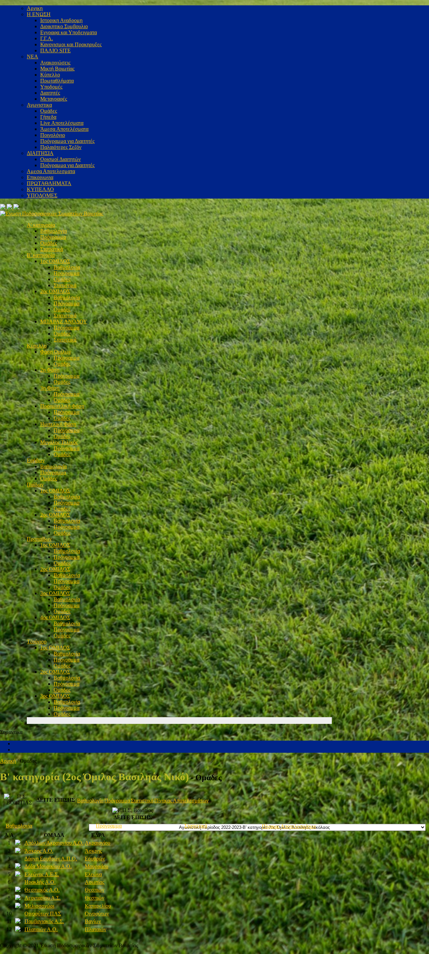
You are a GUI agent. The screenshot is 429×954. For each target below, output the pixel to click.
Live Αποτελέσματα (61, 123)
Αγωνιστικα (39, 105)
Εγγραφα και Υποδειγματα (68, 32)
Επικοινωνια (40, 177)
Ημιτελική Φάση (58, 424)
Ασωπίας (94, 882)
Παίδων (35, 484)
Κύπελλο (50, 74)
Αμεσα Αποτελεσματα (51, 171)
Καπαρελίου (98, 906)
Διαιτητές (50, 93)
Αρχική (8, 761)
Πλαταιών (95, 929)
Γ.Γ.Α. (46, 38)
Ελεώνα (93, 874)
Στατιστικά (51, 249)
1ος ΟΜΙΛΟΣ (55, 261)
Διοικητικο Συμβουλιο (64, 26)
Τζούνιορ (37, 641)
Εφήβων (36, 460)
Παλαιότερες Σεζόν (60, 147)
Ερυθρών (95, 858)
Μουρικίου (96, 866)
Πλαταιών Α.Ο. (41, 929)
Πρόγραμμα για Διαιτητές (67, 141)
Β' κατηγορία (41, 255)
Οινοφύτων (97, 913)
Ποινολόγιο (52, 135)
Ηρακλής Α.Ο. (40, 882)
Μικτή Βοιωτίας (57, 68)
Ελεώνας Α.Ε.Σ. (41, 874)
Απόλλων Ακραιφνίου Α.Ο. (53, 843)
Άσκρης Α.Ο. (38, 851)
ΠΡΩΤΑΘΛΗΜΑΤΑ (49, 183)
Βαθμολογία (53, 231)
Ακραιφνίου (97, 843)
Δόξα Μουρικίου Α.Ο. (48, 866)
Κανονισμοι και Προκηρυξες (71, 44)
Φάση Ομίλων (55, 352)
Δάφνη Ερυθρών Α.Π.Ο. (50, 858)
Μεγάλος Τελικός (59, 442)
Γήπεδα (48, 117)
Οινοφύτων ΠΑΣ (42, 913)
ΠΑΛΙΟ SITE (55, 50)
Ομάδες (48, 111)
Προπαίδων (39, 539)
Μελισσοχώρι (39, 906)
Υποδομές (51, 87)
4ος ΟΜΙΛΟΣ (55, 617)
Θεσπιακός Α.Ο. (42, 890)
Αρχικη (35, 8)
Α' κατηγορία (41, 225)
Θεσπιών (94, 890)
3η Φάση (49, 388)
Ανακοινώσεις (55, 62)
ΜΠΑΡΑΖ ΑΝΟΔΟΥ (63, 321)
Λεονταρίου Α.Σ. (42, 898)
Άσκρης (93, 851)
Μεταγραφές (53, 99)
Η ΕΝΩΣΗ (39, 14)
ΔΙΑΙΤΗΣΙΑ (40, 153)
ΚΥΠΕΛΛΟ (40, 189)
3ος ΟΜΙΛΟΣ (55, 593)
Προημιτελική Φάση (62, 406)
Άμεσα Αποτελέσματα (64, 129)
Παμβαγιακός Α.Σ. (44, 921)
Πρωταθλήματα (57, 81)
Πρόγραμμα (53, 237)
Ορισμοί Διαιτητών (60, 159)
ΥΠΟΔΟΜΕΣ (42, 195)
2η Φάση (49, 370)
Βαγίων (93, 921)
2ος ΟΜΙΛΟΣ (55, 291)
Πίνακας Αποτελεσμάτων (181, 800)
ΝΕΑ (32, 56)
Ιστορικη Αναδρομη (61, 20)
